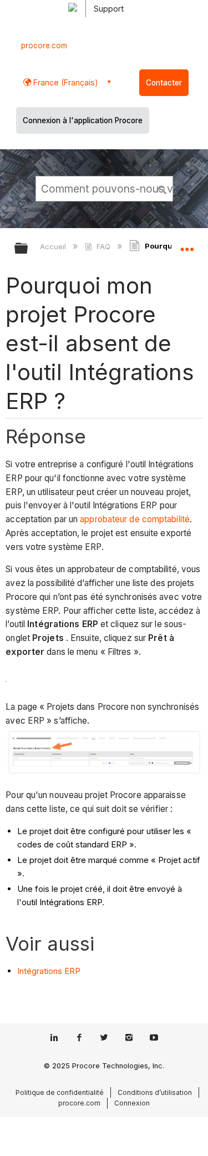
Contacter (164, 82)
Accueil (54, 246)
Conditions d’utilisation (155, 1092)
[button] (162, 188)
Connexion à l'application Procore (83, 120)
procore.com (44, 45)
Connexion (132, 1103)
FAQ (103, 246)
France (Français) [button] (64, 82)
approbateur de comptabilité (135, 519)
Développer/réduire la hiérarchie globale (28, 249)
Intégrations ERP (48, 971)
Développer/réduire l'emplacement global (187, 245)
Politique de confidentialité (60, 1092)
